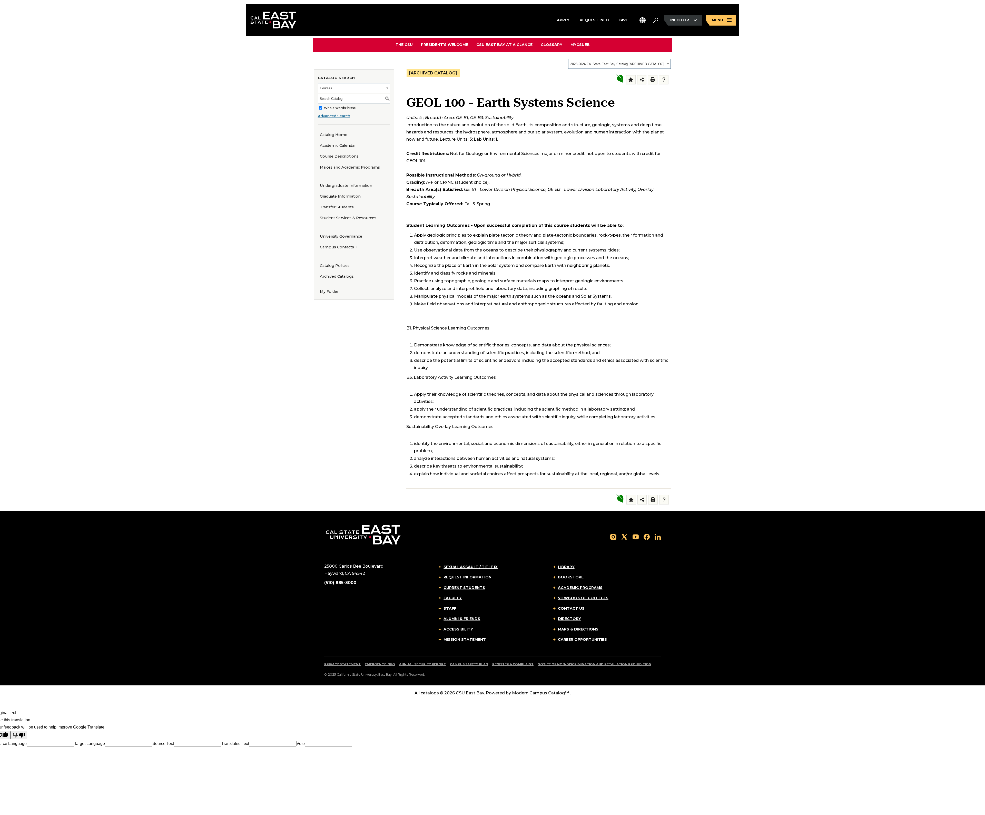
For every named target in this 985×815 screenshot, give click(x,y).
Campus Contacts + (338, 247)
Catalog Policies (335, 265)
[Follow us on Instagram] (613, 536)
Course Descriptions (339, 156)
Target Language (89, 743)
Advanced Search (334, 116)
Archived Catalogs (337, 276)
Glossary (551, 44)
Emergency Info (380, 664)
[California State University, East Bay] (363, 534)
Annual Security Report (422, 664)
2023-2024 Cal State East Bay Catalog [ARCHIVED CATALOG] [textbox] (617, 64)
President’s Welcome (444, 44)
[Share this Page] (642, 80)
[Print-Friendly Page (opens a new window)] (652, 80)
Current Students (464, 587)
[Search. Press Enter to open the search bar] (655, 20)
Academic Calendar (338, 145)
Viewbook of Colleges (583, 598)
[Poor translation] (19, 735)
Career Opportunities (582, 639)
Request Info (594, 20)
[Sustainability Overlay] (619, 78)
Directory (569, 618)
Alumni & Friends (462, 618)
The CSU (404, 44)
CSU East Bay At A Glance (504, 44)
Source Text (163, 743)
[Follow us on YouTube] (636, 536)
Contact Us (571, 608)
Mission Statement (465, 639)
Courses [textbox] (326, 88)
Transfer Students (337, 207)
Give (623, 20)
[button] (642, 20)
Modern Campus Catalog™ (540, 693)
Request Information (467, 577)
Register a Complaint (513, 664)
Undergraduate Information (346, 185)
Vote (301, 743)
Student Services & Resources (348, 218)
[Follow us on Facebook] (647, 536)
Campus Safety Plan (469, 664)
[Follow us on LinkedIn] (658, 536)
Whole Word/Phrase (340, 108)
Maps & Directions (578, 629)
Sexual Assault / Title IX (471, 567)
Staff (450, 608)
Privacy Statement (342, 664)
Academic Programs (580, 587)
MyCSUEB (580, 44)
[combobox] (619, 64)
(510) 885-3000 (340, 582)
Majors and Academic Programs (350, 167)
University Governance (341, 236)
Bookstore (571, 577)
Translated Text (235, 743)
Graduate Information (340, 196)
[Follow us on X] (624, 536)
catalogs (430, 693)
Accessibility (458, 629)
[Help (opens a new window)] (663, 80)
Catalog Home (333, 134)
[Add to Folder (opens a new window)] (631, 80)
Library (566, 567)
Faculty (453, 598)
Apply (563, 20)
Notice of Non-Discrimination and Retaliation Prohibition (594, 664)
